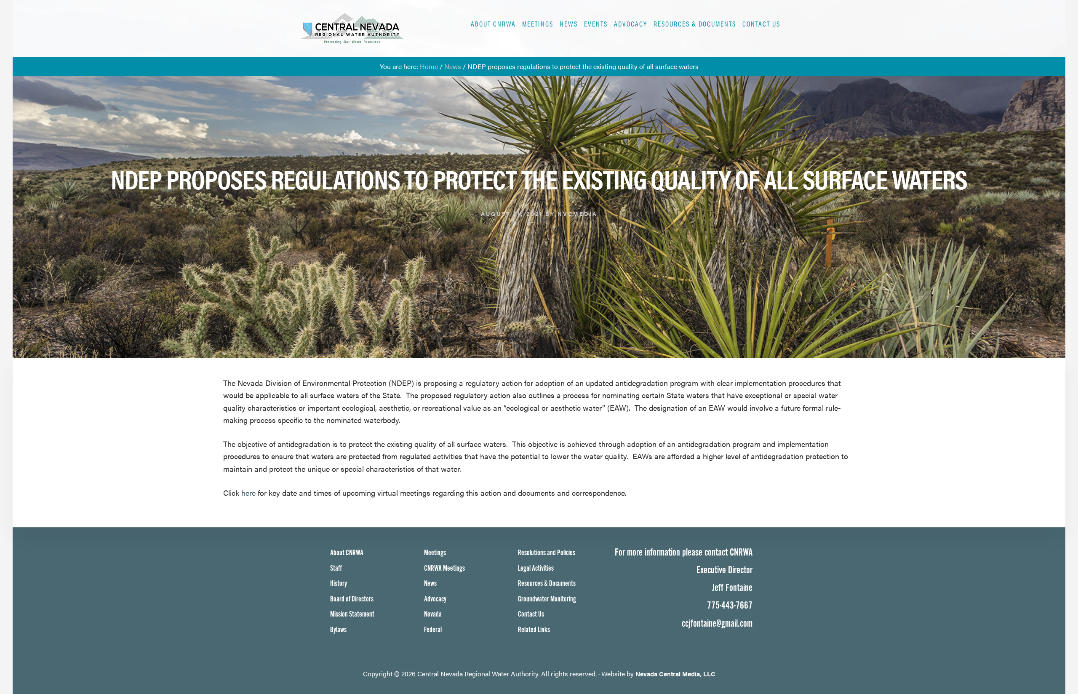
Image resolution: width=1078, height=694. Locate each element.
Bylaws (338, 630)
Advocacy (435, 599)
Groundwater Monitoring (547, 599)
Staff (336, 568)
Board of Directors (352, 599)
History (338, 583)
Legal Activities (536, 568)
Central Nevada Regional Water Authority (380, 28)
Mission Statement (352, 614)
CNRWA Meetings (444, 568)
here (248, 492)
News (430, 583)
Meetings (435, 553)
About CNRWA (346, 553)
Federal (433, 630)
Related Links (534, 630)
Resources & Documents (547, 583)
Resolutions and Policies (546, 553)
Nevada (433, 614)
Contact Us (531, 614)
